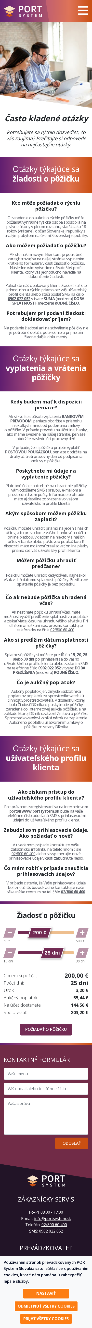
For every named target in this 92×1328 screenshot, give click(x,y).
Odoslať (72, 1143)
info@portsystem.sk (52, 1218)
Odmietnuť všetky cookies (46, 1306)
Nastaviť (46, 1293)
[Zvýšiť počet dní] (82, 953)
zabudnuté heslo (68, 858)
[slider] (39, 932)
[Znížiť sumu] (10, 933)
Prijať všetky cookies (46, 1318)
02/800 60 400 (62, 630)
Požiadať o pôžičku (46, 1029)
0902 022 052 (19, 298)
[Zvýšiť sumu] (82, 933)
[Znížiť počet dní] (10, 953)
